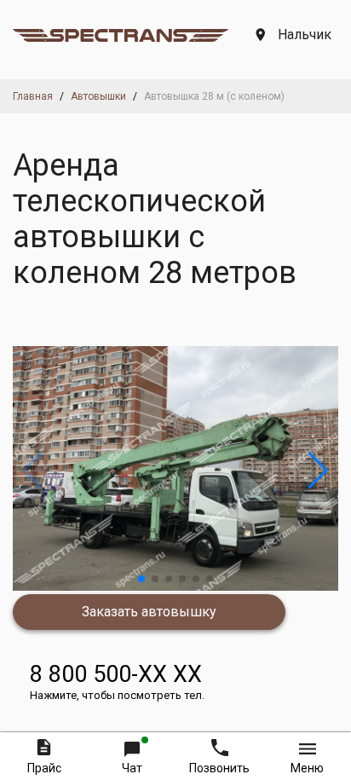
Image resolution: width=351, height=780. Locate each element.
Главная (33, 96)
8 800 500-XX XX (117, 681)
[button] (141, 578)
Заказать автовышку (149, 612)
